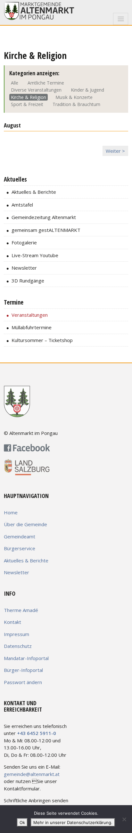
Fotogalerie (24, 242)
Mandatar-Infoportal (26, 658)
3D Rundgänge (28, 280)
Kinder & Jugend (87, 90)
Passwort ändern (23, 682)
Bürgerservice (19, 548)
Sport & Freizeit (27, 104)
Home (11, 512)
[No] (124, 819)
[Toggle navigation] (120, 19)
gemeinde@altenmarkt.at (32, 774)
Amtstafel (22, 204)
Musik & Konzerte (74, 97)
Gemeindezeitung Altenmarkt (44, 217)
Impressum (16, 634)
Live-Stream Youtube (35, 255)
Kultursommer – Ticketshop (42, 340)
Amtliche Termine (46, 83)
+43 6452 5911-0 (36, 733)
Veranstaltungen (30, 315)
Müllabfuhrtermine (32, 327)
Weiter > (115, 151)
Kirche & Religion (28, 97)
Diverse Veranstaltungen (36, 90)
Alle (14, 83)
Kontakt (12, 622)
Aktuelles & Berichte (34, 192)
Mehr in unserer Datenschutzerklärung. (72, 822)
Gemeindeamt (19, 536)
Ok (22, 822)
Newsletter (24, 268)
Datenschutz (18, 646)
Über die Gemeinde (25, 524)
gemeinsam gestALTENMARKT (46, 230)
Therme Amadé (21, 610)
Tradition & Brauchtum (76, 104)
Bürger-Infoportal (23, 670)
